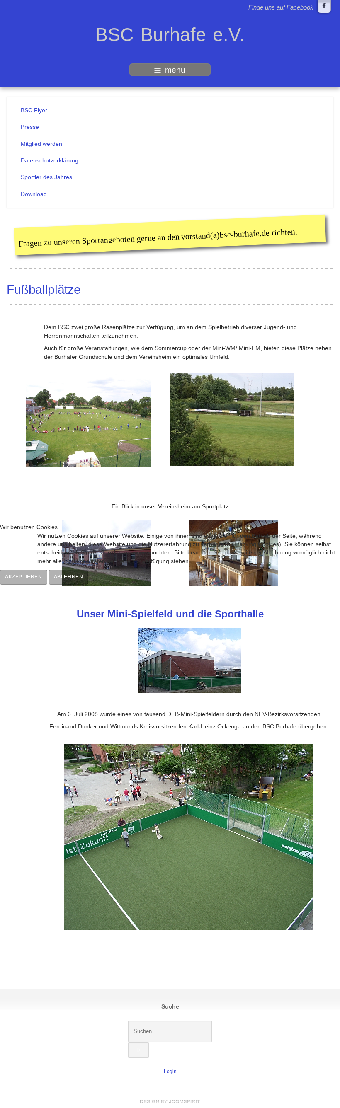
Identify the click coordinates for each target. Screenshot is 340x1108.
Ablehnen (68, 577)
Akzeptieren (23, 577)
